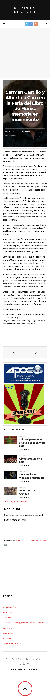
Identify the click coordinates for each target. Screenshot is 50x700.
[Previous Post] (14, 352)
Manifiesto (8, 627)
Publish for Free (38, 540)
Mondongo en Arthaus (28, 492)
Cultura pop (24, 436)
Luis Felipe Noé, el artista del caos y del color (32, 443)
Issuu (17, 540)
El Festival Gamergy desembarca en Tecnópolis (24, 622)
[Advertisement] (25, 53)
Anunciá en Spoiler (11, 607)
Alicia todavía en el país (31, 460)
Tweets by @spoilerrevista (16, 501)
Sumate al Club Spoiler (13, 643)
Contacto (7, 617)
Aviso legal (8, 612)
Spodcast (7, 638)
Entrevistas (12, 136)
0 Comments (24, 449)
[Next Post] (36, 352)
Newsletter (8, 633)
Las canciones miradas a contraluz (31, 476)
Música (22, 455)
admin (27, 132)
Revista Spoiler (25, 10)
